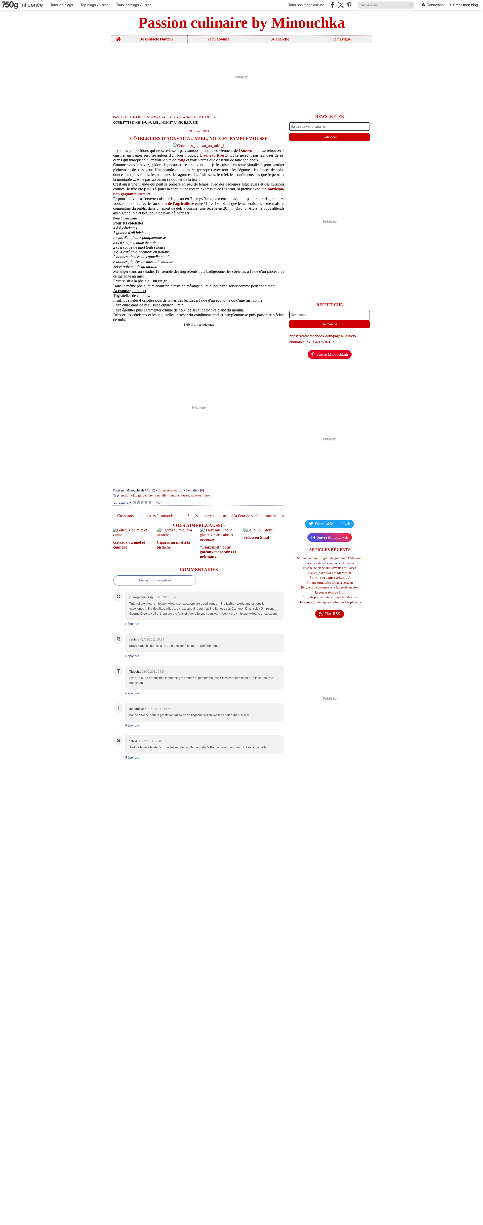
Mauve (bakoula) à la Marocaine (329, 573)
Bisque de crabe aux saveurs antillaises (329, 568)
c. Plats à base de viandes (191, 117)
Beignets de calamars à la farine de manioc (329, 587)
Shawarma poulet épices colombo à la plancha (329, 602)
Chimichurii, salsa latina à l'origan (329, 582)
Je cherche (280, 39)
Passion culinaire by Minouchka (139, 117)
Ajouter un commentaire (154, 580)
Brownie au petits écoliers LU (329, 577)
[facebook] (332, 5)
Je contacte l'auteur (156, 39)
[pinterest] (349, 5)
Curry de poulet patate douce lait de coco (330, 597)
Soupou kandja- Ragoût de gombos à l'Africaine (329, 558)
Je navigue (342, 39)
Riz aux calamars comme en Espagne (330, 563)
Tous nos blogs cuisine (306, 5)
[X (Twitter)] (341, 5)
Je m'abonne (218, 39)
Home (118, 37)
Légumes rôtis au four (329, 592)
